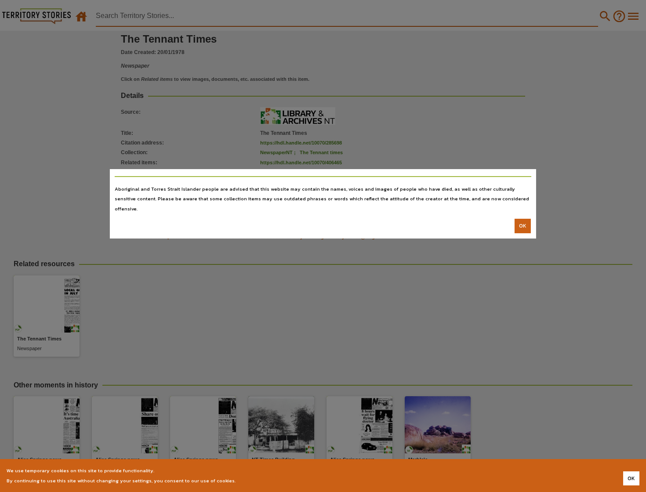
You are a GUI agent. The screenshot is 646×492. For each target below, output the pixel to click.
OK (522, 226)
